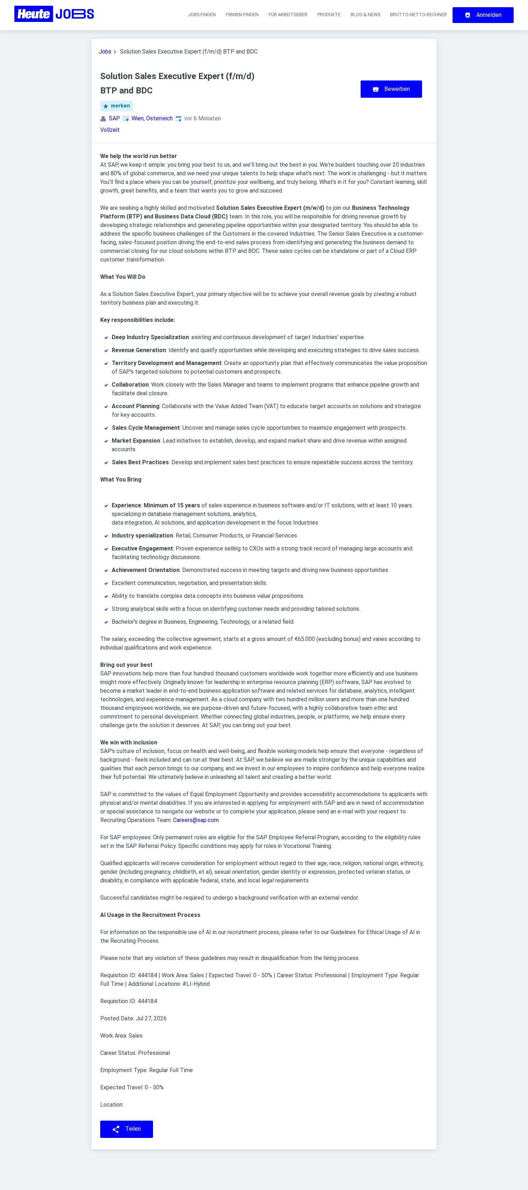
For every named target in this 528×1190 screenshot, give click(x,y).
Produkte (329, 14)
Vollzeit (110, 129)
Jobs (105, 51)
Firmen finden (242, 14)
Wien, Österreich (152, 118)
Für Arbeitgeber (288, 14)
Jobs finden (202, 14)
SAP (114, 118)
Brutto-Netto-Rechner (418, 14)
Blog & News (365, 14)
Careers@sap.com (196, 820)
